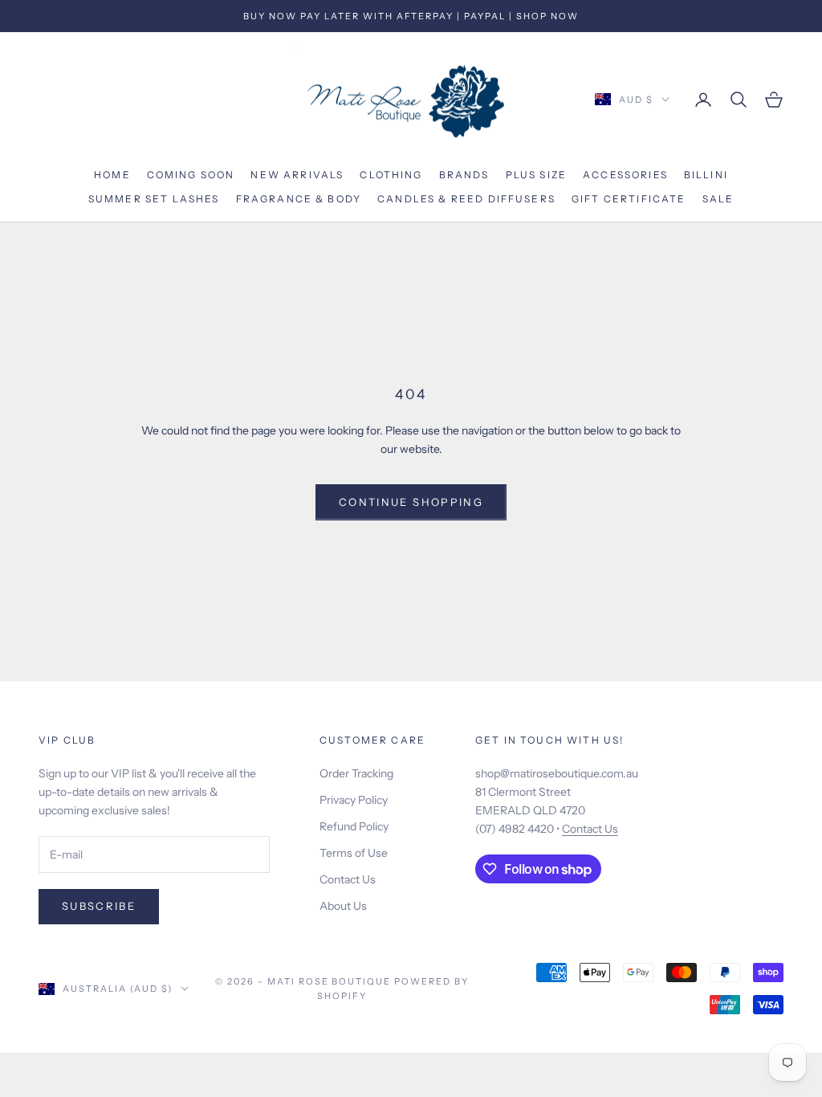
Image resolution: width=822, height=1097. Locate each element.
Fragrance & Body (299, 199)
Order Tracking (356, 773)
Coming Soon (191, 175)
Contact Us (347, 879)
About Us (343, 906)
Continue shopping (411, 501)
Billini (706, 175)
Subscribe (99, 905)
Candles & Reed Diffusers (466, 199)
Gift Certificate (629, 199)
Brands (464, 175)
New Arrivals (297, 175)
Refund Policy (354, 826)
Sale (718, 199)
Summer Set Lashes (154, 199)
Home (112, 175)
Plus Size (536, 175)
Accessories (625, 175)
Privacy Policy (353, 800)
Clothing (391, 175)
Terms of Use (353, 853)
